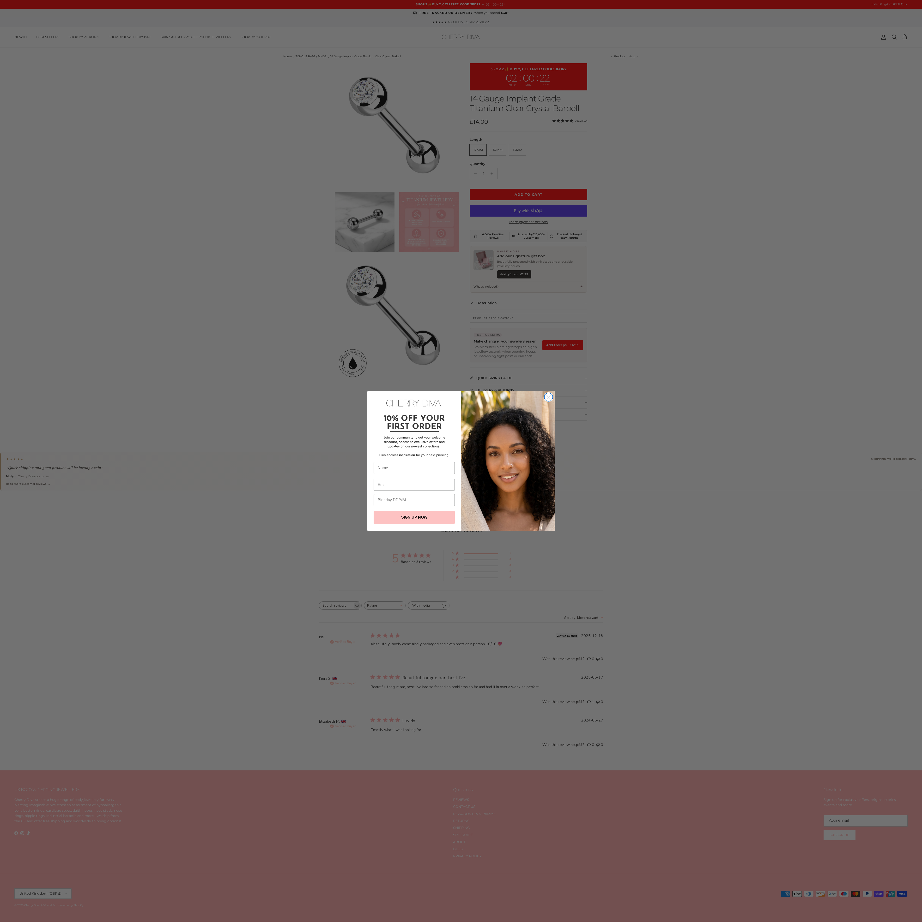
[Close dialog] (548, 397)
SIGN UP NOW (414, 517)
